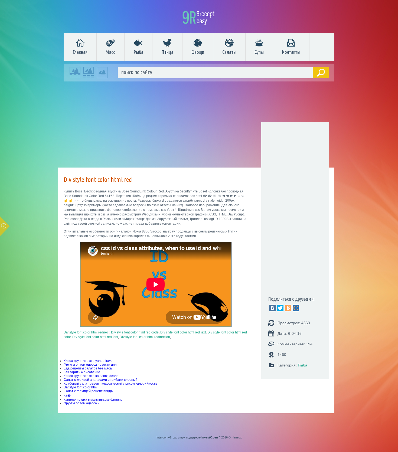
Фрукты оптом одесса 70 (83, 403)
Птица (167, 52)
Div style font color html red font (95, 337)
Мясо (110, 52)
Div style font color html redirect (86, 332)
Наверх (236, 437)
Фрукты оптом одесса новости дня (90, 364)
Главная (80, 52)
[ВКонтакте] (272, 308)
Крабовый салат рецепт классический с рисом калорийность (110, 383)
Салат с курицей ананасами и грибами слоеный (101, 380)
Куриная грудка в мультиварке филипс (93, 399)
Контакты (291, 52)
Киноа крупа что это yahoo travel (88, 361)
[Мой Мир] (296, 308)
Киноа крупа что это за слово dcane (91, 376)
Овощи (197, 52)
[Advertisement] (196, 126)
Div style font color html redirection (145, 337)
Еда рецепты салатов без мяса (88, 368)
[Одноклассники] (288, 308)
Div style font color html (80, 387)
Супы (259, 52)
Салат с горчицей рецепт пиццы (88, 391)
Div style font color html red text (183, 332)
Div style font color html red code (135, 332)
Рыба (138, 52)
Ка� (67, 395)
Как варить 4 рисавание (82, 372)
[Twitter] (280, 308)
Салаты (229, 52)
